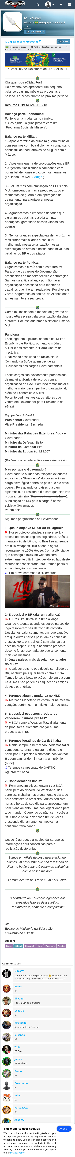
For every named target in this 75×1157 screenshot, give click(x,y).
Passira (61, 946)
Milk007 (28, 22)
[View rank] (27, 27)
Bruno (18, 1071)
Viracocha (20, 1022)
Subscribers (35, 31)
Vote (64, 41)
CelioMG (19, 1010)
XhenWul (19, 1119)
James (18, 1059)
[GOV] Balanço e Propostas (22, 41)
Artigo (38, 177)
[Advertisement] (38, 954)
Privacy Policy (17, 1152)
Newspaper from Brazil (52, 22)
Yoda (40, 946)
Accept (64, 1128)
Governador (21, 1083)
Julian (17, 1095)
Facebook (29, 946)
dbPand (18, 946)
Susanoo (19, 1035)
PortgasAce (21, 1107)
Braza (9, 946)
